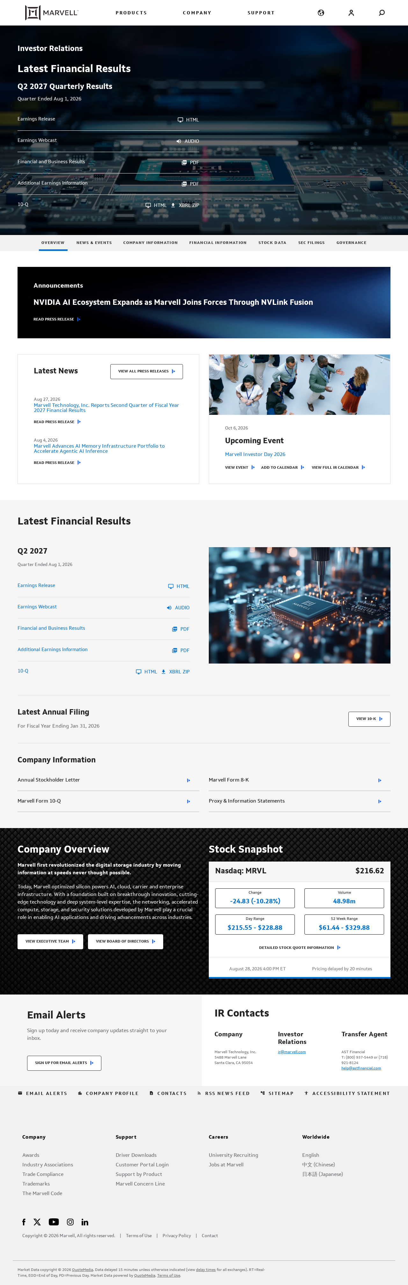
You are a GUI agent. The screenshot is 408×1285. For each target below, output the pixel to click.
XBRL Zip (189, 205)
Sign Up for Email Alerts (61, 1063)
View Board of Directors (122, 942)
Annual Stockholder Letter (49, 780)
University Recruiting (233, 1155)
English (310, 1155)
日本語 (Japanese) (322, 1174)
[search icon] (381, 12)
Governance (352, 243)
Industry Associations (47, 1165)
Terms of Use (139, 1236)
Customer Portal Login (142, 1165)
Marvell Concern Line (140, 1184)
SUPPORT (261, 13)
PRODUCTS (132, 13)
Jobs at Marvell (226, 1165)
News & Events (94, 243)
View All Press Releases (143, 371)
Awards (30, 1155)
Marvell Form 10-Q (39, 801)
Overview (53, 243)
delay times (206, 1270)
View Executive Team (47, 942)
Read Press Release (53, 319)
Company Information (150, 243)
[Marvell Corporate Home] (48, 12)
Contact (210, 1236)
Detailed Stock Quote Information (296, 948)
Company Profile (108, 1093)
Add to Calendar (279, 468)
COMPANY (197, 13)
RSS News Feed (223, 1093)
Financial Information (218, 243)
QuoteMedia (82, 1270)
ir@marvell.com (292, 1052)
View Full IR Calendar (335, 468)
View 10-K (366, 719)
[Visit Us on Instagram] (70, 1221)
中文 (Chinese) (318, 1165)
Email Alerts (43, 1093)
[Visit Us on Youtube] (54, 1221)
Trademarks (36, 1184)
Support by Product (139, 1174)
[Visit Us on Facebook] (24, 1221)
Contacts (168, 1093)
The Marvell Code (42, 1193)
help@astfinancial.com (361, 1068)
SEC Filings (311, 243)
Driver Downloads (136, 1155)
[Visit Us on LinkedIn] (85, 1221)
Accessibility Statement (347, 1093)
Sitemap (277, 1093)
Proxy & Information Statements (247, 801)
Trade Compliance (42, 1174)
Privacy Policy (177, 1236)
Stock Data (273, 243)
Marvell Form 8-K (229, 780)
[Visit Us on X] (37, 1221)
